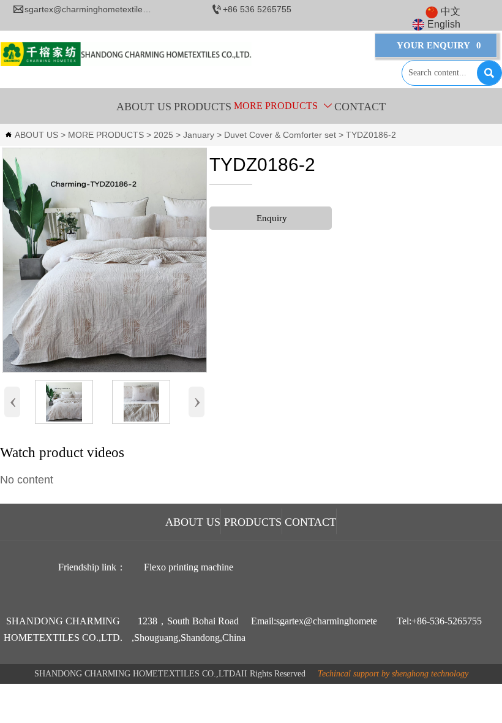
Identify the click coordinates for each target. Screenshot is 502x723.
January (198, 135)
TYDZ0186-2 (371, 135)
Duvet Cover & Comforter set (280, 135)
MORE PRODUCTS (106, 135)
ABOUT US (36, 135)
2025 (163, 135)
